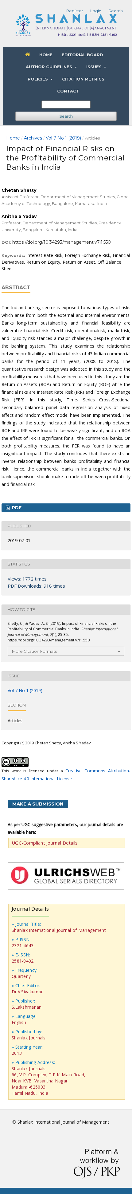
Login (95, 10)
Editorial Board (82, 54)
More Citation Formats (34, 651)
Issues (94, 66)
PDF (16, 507)
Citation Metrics (83, 79)
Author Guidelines (49, 66)
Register (74, 10)
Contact (68, 91)
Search (66, 116)
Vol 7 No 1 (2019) (63, 138)
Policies (38, 79)
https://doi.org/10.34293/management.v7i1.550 (61, 242)
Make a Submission (38, 804)
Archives (33, 138)
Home (45, 54)
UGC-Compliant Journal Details (45, 843)
